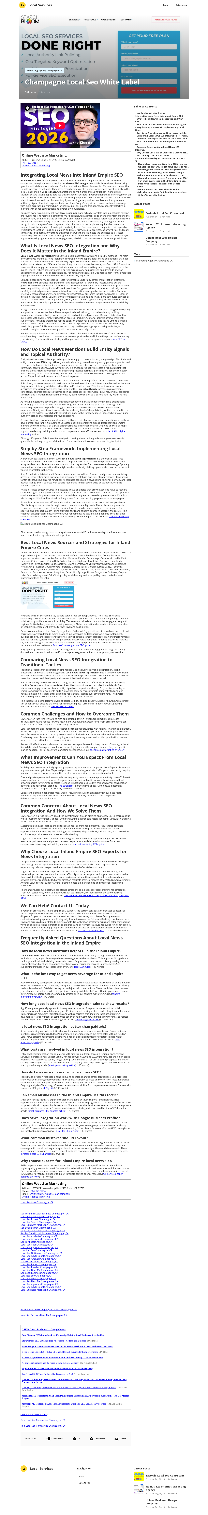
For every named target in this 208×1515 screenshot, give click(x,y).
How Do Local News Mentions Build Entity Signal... (162, 124)
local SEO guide (82, 966)
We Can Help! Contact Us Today (153, 155)
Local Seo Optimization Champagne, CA (41, 1253)
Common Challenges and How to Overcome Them (162, 138)
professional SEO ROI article (36, 1153)
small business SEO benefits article (47, 1110)
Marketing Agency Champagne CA (44, 70)
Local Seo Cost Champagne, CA (37, 1202)
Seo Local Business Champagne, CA (39, 1261)
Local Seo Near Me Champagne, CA (39, 1270)
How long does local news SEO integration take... (163, 169)
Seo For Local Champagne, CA (36, 1241)
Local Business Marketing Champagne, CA (43, 1224)
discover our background (91, 930)
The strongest (65, 785)
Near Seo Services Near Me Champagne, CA (44, 1315)
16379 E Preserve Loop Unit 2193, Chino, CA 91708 (91, 895)
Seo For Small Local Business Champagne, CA (44, 1213)
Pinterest (100, 1438)
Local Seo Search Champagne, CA (38, 1222)
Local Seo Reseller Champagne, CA (39, 1267)
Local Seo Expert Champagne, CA (38, 1219)
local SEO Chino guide (66, 1131)
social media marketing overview (107, 749)
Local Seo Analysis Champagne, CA (39, 1236)
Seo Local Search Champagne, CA (38, 1227)
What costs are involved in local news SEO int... (162, 175)
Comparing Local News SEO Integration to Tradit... (162, 135)
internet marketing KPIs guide (88, 844)
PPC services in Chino (62, 706)
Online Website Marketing (36, 165)
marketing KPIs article (87, 1019)
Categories (181, 5)
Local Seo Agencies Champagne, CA (39, 1239)
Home (165, 5)
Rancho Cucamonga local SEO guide (72, 645)
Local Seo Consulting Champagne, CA (40, 1216)
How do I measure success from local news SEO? (163, 178)
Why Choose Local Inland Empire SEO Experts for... (162, 152)
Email (123, 1438)
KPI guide (49, 1088)
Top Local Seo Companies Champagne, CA (43, 1230)
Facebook (58, 1438)
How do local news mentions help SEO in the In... (162, 164)
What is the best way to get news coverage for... (163, 166)
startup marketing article (62, 1065)
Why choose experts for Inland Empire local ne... (162, 192)
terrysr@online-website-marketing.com (49, 1193)
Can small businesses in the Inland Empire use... (162, 181)
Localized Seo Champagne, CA (36, 1250)
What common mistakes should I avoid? (158, 189)
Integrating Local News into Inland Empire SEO (159, 116)
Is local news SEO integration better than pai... (162, 172)
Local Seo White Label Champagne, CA (41, 1255)
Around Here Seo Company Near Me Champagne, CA (49, 1309)
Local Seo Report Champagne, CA (38, 1264)
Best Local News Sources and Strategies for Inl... (161, 133)
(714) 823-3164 (29, 162)
